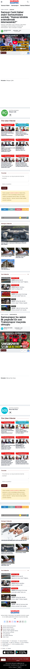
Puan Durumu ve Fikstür (8, 632)
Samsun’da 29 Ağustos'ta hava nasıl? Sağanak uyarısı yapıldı (20, 281)
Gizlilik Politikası (6, 644)
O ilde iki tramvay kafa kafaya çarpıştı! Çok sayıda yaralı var (19, 309)
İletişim (9, 648)
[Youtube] (17, 622)
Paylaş (4, 52)
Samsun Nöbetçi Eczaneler (9, 626)
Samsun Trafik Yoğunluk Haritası (10, 630)
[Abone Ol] (28, 53)
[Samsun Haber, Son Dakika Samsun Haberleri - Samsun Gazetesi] (14, 2)
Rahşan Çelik (12, 111)
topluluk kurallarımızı (15, 192)
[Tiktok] (20, 622)
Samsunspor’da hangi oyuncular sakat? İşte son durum (19, 295)
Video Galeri (4, 9)
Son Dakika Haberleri (8, 635)
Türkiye (13, 299)
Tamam (19, 667)
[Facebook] (5, 622)
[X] (7, 622)
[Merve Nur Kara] (4, 410)
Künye (3, 648)
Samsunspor (15, 5)
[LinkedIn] (15, 622)
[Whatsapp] (25, 622)
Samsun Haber (5, 5)
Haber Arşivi (6, 637)
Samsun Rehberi (25, 5)
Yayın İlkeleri (5, 645)
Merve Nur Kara (13, 409)
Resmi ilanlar (5, 642)
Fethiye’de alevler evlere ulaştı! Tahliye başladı (19, 302)
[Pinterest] (10, 622)
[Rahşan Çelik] (4, 112)
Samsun (12, 9)
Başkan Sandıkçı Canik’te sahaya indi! (17, 288)
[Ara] (27, 2)
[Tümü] (28, 274)
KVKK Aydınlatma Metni (18, 644)
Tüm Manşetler (6, 633)
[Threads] (23, 622)
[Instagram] (12, 622)
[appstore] (9, 652)
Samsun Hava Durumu (8, 627)
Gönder (4, 188)
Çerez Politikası (24, 642)
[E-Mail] (10, 115)
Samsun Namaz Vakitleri (8, 629)
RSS (4, 659)
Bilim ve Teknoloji (14, 642)
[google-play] (21, 652)
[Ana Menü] (1, 2)
